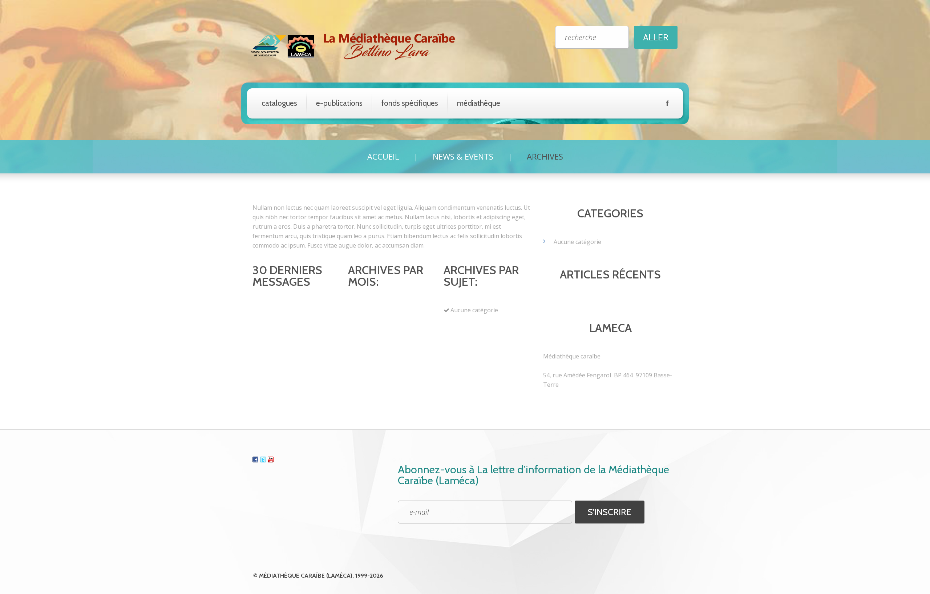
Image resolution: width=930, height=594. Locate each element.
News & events (463, 156)
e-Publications (339, 103)
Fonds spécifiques (409, 103)
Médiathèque (478, 103)
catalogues (279, 103)
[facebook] (667, 104)
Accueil (383, 156)
